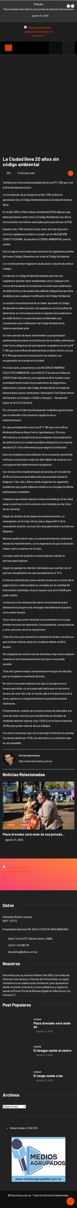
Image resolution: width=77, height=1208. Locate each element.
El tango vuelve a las (48, 1076)
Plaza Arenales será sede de (52, 1025)
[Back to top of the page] (70, 1201)
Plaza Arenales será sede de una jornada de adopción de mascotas (38, 9)
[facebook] (58, 47)
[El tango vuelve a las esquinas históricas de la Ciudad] (16, 1076)
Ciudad (11, 825)
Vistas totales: (18, 1128)
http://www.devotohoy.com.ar (35, 761)
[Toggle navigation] (8, 48)
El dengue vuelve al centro (52, 1050)
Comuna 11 (26, 825)
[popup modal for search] (68, 47)
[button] (68, 6)
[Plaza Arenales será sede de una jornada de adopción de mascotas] (16, 1025)
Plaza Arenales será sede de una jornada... (34, 834)
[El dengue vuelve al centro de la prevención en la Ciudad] (16, 1051)
